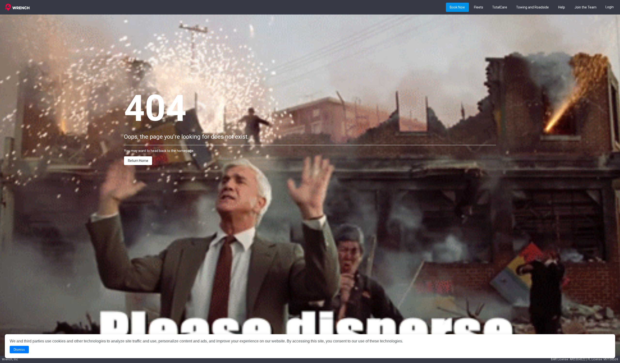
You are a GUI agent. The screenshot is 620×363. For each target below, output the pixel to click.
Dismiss (19, 349)
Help (561, 7)
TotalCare (499, 7)
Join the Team (585, 7)
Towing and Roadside (532, 7)
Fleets (478, 7)
